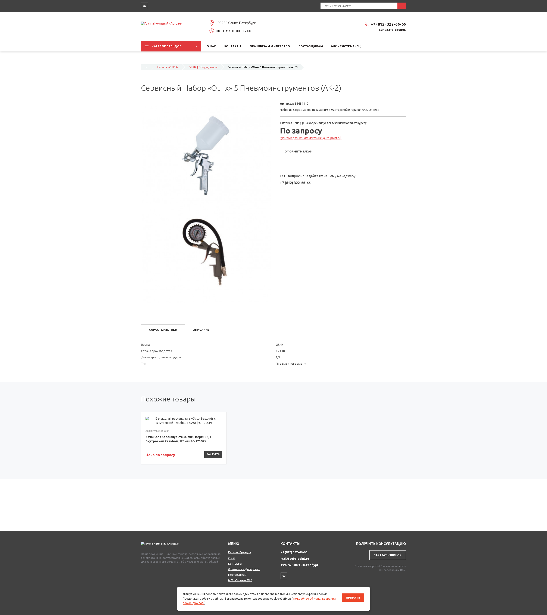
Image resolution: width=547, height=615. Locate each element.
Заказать (213, 454)
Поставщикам (237, 574)
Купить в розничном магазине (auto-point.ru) (310, 138)
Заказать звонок (392, 29)
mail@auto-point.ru (295, 558)
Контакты (235, 563)
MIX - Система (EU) (240, 580)
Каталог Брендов (239, 552)
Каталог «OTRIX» (167, 67)
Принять (353, 597)
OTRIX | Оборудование (203, 67)
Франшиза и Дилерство (244, 569)
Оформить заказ (298, 151)
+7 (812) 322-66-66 (388, 24)
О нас (231, 557)
